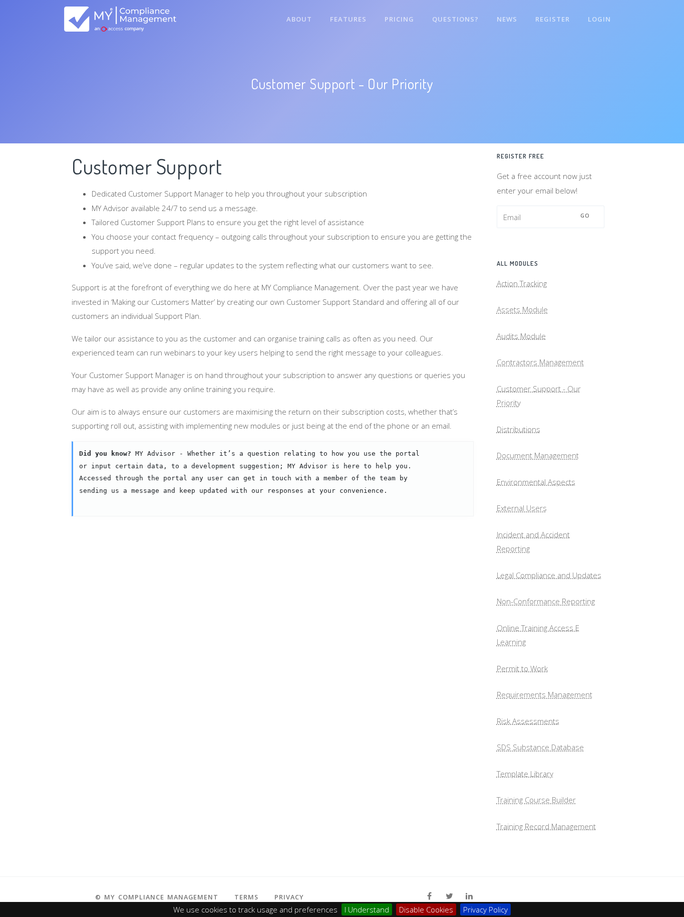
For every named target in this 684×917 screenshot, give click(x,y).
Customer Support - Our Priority (539, 396)
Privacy (289, 896)
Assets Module (522, 309)
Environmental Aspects (536, 482)
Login (599, 19)
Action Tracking (522, 283)
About (299, 19)
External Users (522, 508)
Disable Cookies (426, 909)
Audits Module (521, 336)
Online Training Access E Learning (538, 635)
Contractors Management (540, 362)
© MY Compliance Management (156, 896)
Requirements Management (544, 694)
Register (552, 19)
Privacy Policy (485, 909)
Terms (246, 896)
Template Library (525, 774)
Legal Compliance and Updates (549, 575)
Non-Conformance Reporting (546, 601)
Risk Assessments (528, 721)
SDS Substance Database (540, 747)
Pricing (399, 19)
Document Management (538, 455)
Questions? (455, 19)
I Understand (367, 909)
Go (585, 215)
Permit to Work (522, 668)
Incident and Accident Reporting (533, 541)
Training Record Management (546, 826)
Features (348, 19)
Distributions (518, 429)
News (507, 19)
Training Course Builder (536, 800)
